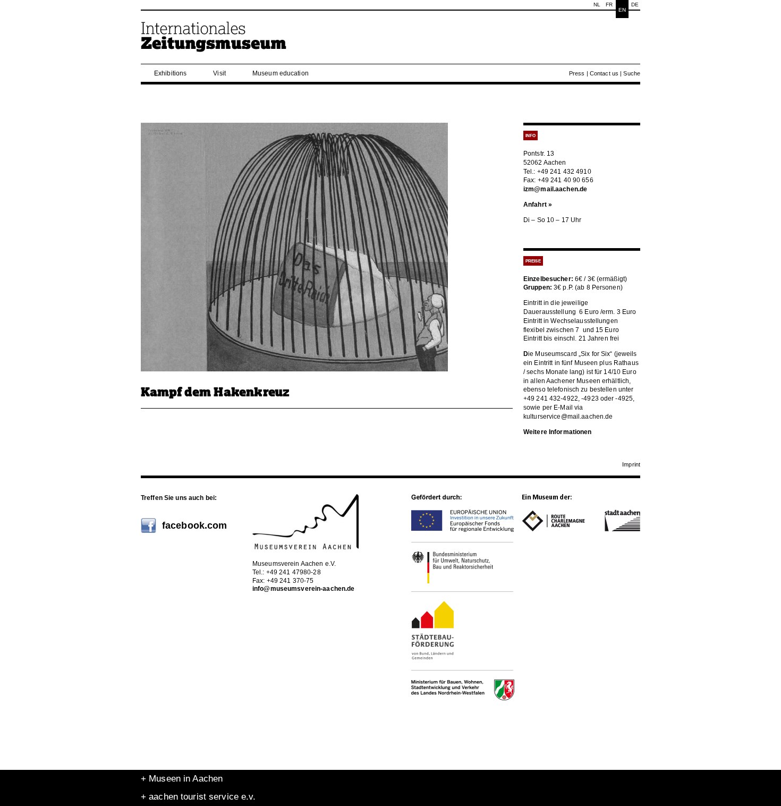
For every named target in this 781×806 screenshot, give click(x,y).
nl (596, 4)
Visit (219, 73)
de (635, 4)
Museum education (280, 73)
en (622, 10)
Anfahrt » (537, 204)
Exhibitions (170, 73)
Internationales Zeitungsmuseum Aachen (214, 41)
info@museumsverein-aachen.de (303, 588)
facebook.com (194, 525)
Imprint (631, 464)
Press (577, 73)
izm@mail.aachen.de (555, 189)
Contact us (604, 73)
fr (609, 4)
